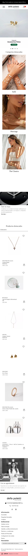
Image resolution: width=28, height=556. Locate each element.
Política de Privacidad (6, 533)
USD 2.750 (5, 265)
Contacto (3, 519)
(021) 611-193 (15, 505)
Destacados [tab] (3, 229)
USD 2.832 (5, 448)
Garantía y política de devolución (9, 529)
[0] (24, 5)
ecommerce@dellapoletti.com (15, 503)
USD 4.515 (5, 374)
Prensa (3, 538)
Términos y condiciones (7, 531)
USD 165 (4, 339)
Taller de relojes (5, 526)
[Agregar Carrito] (24, 265)
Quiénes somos (5, 524)
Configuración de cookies (7, 536)
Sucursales (4, 514)
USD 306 (4, 302)
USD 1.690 (5, 410)
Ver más (3, 214)
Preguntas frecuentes (6, 517)
